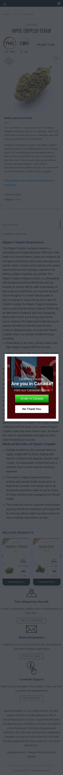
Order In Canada (31, 398)
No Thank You (31, 409)
